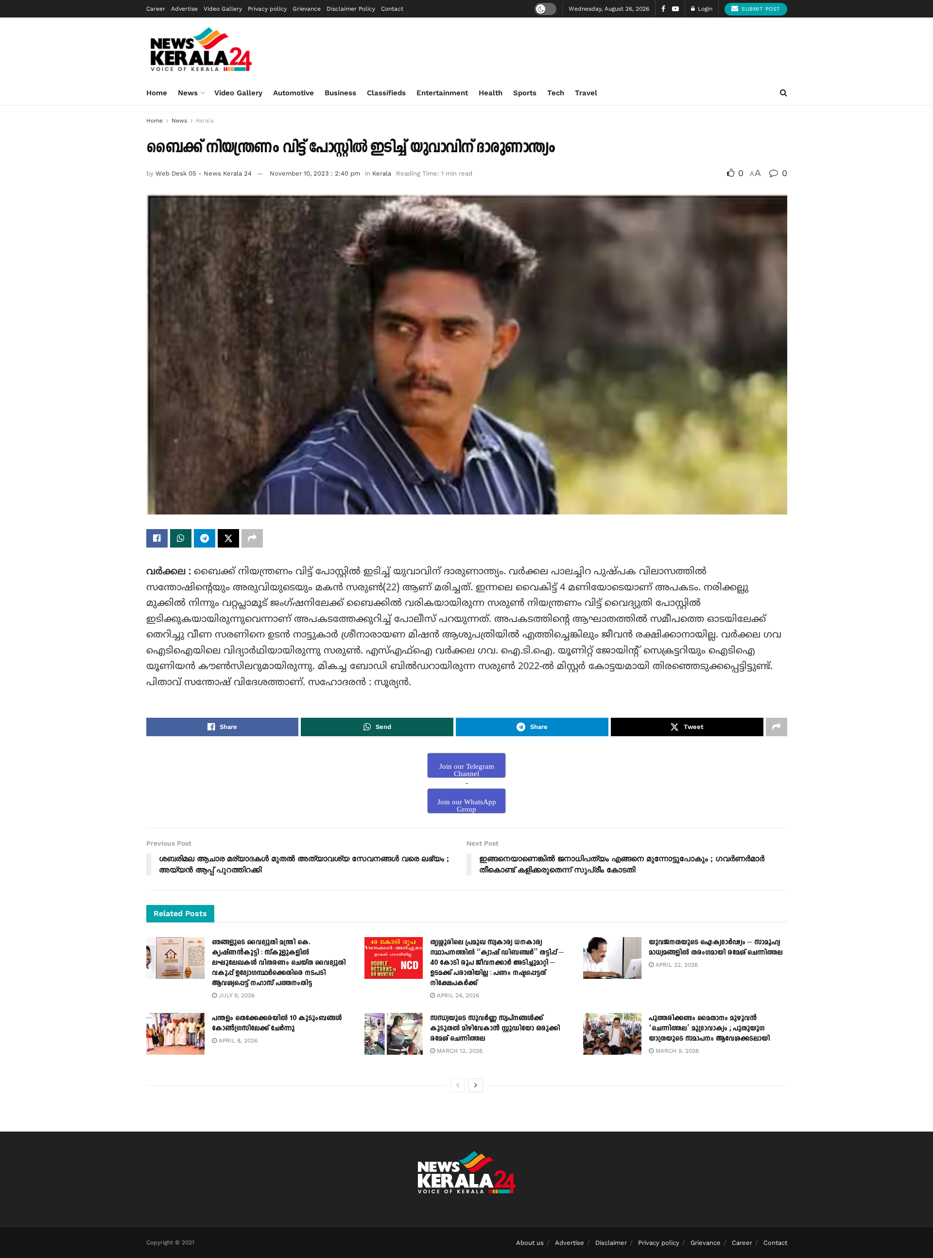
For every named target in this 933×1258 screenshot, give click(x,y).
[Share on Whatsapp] (180, 538)
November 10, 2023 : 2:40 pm (315, 173)
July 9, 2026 (236, 995)
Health (490, 93)
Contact (392, 8)
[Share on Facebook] (157, 538)
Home (156, 93)
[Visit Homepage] (201, 49)
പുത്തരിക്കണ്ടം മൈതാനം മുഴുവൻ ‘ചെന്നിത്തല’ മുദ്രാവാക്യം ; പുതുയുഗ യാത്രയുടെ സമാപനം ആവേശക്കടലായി (709, 1028)
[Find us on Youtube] (675, 9)
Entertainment (442, 93)
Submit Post (760, 9)
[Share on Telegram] (204, 538)
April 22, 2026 (676, 964)
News (188, 93)
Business (340, 93)
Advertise (184, 8)
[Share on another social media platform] (252, 538)
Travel (586, 93)
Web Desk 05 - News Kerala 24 (204, 173)
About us (530, 1242)
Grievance (307, 8)
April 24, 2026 (457, 995)
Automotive (293, 93)
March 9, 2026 (676, 1050)
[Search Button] (783, 93)
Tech (555, 93)
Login (704, 8)
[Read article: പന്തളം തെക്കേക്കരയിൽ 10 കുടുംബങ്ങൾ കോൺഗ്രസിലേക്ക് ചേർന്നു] (175, 1034)
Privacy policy (267, 8)
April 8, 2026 (237, 1040)
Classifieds (386, 93)
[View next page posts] (475, 1085)
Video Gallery (223, 8)
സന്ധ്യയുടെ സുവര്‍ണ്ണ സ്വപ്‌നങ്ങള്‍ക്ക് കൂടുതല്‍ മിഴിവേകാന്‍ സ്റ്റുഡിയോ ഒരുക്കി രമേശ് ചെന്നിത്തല (495, 1028)
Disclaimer (611, 1242)
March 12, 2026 (459, 1050)
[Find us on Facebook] (663, 9)
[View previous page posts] (457, 1085)
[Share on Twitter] (228, 538)
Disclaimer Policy (351, 8)
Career (155, 8)
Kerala (205, 120)
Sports (524, 93)
